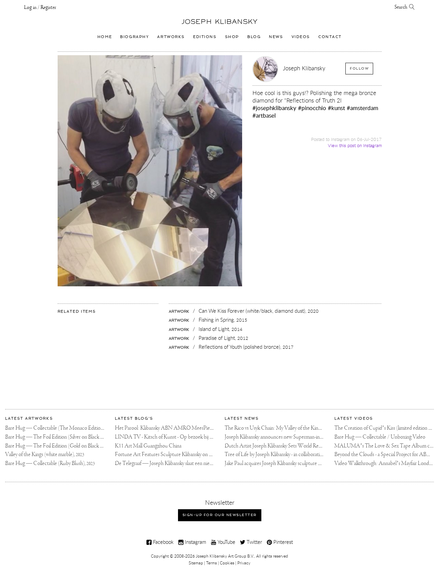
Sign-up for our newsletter (219, 515)
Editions (205, 37)
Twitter (253, 541)
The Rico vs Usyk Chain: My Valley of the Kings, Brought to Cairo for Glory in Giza (309, 428)
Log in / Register (40, 7)
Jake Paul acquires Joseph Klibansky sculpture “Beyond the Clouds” (294, 463)
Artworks (171, 37)
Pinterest (282, 541)
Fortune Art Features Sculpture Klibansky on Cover (168, 454)
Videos (301, 37)
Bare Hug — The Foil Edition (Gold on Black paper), (64, 446)
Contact (330, 37)
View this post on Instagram (355, 145)
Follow (359, 68)
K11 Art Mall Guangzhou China (148, 446)
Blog (254, 37)
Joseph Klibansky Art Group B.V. (225, 556)
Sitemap (196, 562)
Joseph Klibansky (304, 68)
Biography (134, 37)
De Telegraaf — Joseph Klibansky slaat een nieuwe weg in (173, 463)
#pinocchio (312, 108)
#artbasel (264, 115)
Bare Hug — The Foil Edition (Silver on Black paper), (64, 437)
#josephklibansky (274, 108)
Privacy (243, 562)
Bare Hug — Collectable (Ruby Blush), (50, 463)
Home (104, 37)
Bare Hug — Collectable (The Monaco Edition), (60, 428)
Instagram (194, 541)
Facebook (163, 541)
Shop (232, 37)
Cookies (227, 562)
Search (401, 7)
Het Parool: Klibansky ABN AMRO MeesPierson (167, 428)
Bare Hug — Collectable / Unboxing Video (379, 437)
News (276, 37)
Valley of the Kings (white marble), (44, 454)
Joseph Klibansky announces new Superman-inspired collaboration (292, 437)
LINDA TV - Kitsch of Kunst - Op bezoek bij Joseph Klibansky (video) (187, 437)
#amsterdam (362, 108)
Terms (211, 562)
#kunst (336, 108)
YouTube (225, 541)
